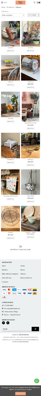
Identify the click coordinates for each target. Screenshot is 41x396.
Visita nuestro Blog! (11, 312)
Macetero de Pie (30, 123)
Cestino (10, 47)
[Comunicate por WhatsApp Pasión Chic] (36, 381)
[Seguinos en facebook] (7, 322)
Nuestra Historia (26, 278)
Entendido (20, 393)
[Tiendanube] (20, 335)
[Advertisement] (20, 375)
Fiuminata (10, 159)
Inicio (3, 7)
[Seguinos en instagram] (3, 322)
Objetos (23, 274)
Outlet (22, 266)
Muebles (5, 270)
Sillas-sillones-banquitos (10, 274)
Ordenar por (5, 11)
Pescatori (30, 196)
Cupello (31, 82)
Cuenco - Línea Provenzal (30, 233)
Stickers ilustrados (10, 196)
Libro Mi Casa (6, 278)
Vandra (10, 232)
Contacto (5, 282)
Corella (30, 159)
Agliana (10, 118)
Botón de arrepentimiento (20, 341)
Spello (10, 82)
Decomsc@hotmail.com (12, 308)
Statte (30, 47)
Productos (10, 7)
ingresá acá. (35, 339)
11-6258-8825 (8, 305)
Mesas (22, 270)
